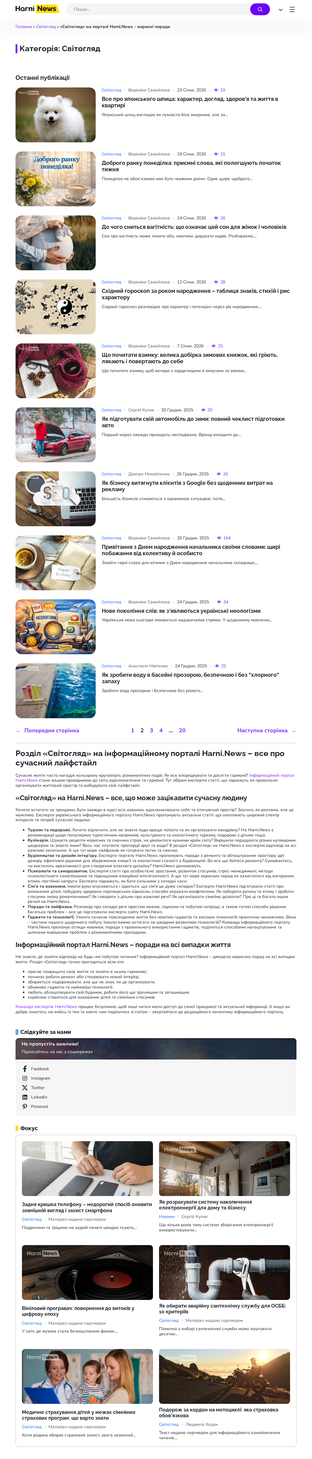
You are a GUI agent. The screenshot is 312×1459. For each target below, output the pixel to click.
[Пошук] (260, 9)
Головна (24, 27)
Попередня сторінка (47, 730)
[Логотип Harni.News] (38, 11)
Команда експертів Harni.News (46, 1007)
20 (182, 730)
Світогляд (46, 27)
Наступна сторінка (266, 730)
